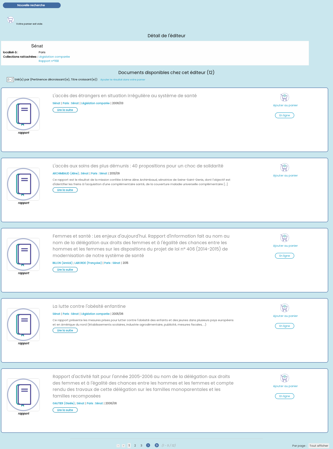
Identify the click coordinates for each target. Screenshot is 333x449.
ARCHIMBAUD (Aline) (66, 173)
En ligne (284, 115)
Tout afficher (318, 446)
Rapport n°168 (49, 61)
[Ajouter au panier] (284, 97)
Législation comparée (54, 57)
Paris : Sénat (71, 103)
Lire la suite (65, 110)
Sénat (56, 103)
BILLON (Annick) (62, 263)
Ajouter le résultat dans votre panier (122, 79)
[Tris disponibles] (11, 79)
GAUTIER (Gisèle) (64, 403)
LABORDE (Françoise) (88, 263)
